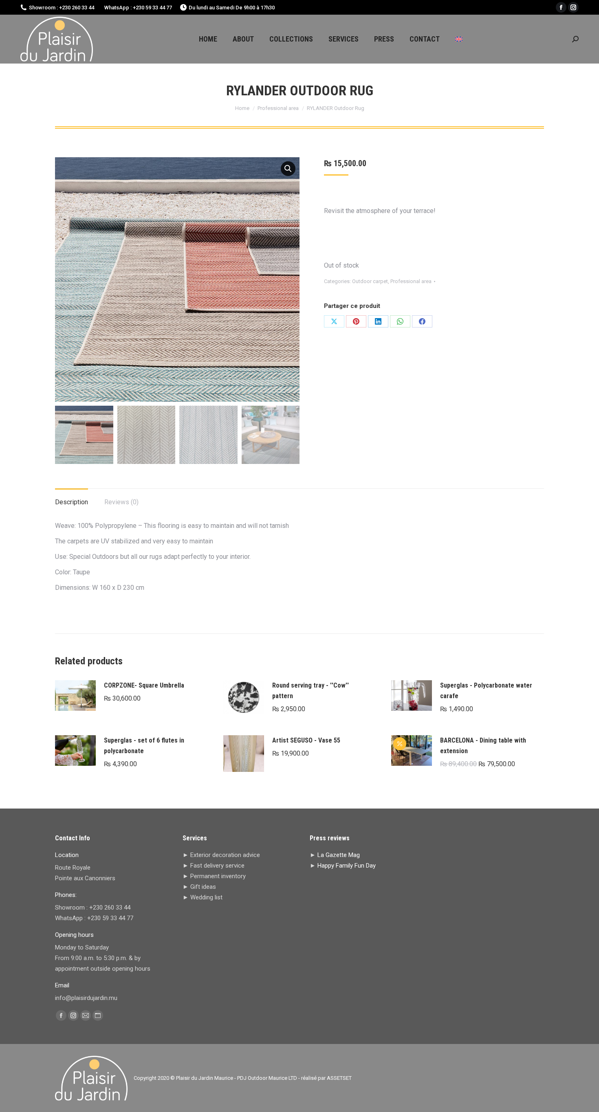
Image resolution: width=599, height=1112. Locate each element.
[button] (288, 168)
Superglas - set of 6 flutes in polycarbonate (144, 745)
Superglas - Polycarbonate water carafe (486, 690)
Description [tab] (71, 502)
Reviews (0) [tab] (121, 502)
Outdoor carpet (370, 281)
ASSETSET (339, 1078)
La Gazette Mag (338, 855)
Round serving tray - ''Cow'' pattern (310, 690)
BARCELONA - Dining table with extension (483, 745)
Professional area (411, 281)
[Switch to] (458, 39)
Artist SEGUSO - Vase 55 (306, 740)
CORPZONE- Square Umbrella (144, 685)
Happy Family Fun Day (346, 865)
